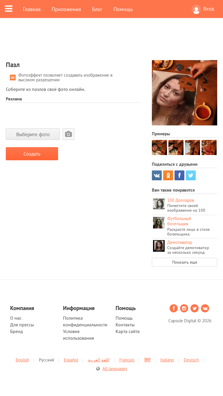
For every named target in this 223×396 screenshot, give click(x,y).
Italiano (167, 360)
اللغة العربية (98, 360)
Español (71, 360)
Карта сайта (128, 331)
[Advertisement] (111, 43)
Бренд (16, 331)
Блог (97, 9)
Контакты (125, 324)
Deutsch (191, 360)
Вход (208, 9)
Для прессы (22, 324)
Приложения (66, 9)
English (22, 360)
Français (126, 360)
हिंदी (147, 360)
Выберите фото (33, 134)
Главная (32, 9)
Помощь (123, 9)
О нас (15, 318)
